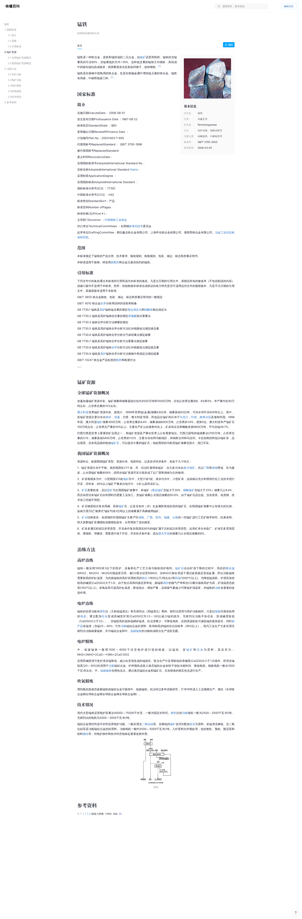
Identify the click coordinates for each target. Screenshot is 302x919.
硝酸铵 (148, 309)
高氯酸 (132, 316)
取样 (119, 360)
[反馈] (296, 913)
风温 (178, 578)
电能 (218, 611)
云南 (175, 517)
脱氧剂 (115, 262)
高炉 (102, 309)
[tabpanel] (156, 420)
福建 (167, 517)
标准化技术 (136, 226)
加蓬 (117, 417)
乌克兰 (184, 417)
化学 (103, 303)
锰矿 (143, 57)
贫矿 (110, 490)
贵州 (158, 517)
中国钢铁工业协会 (116, 220)
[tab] (79, 45)
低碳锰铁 (136, 631)
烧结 (85, 734)
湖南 (214, 467)
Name (134, 169)
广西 (206, 467)
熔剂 (102, 611)
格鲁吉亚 (205, 417)
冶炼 (217, 587)
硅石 (192, 724)
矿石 (84, 490)
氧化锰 (230, 568)
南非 (109, 417)
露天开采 (164, 533)
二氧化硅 (147, 724)
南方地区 (189, 467)
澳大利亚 (83, 412)
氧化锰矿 (157, 490)
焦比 (145, 578)
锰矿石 (115, 443)
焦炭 (83, 616)
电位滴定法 (135, 309)
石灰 (105, 616)
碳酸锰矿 (188, 490)
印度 (194, 417)
